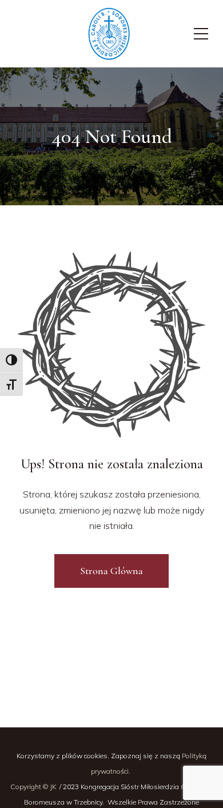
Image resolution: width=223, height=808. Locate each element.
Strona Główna (111, 570)
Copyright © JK (34, 786)
